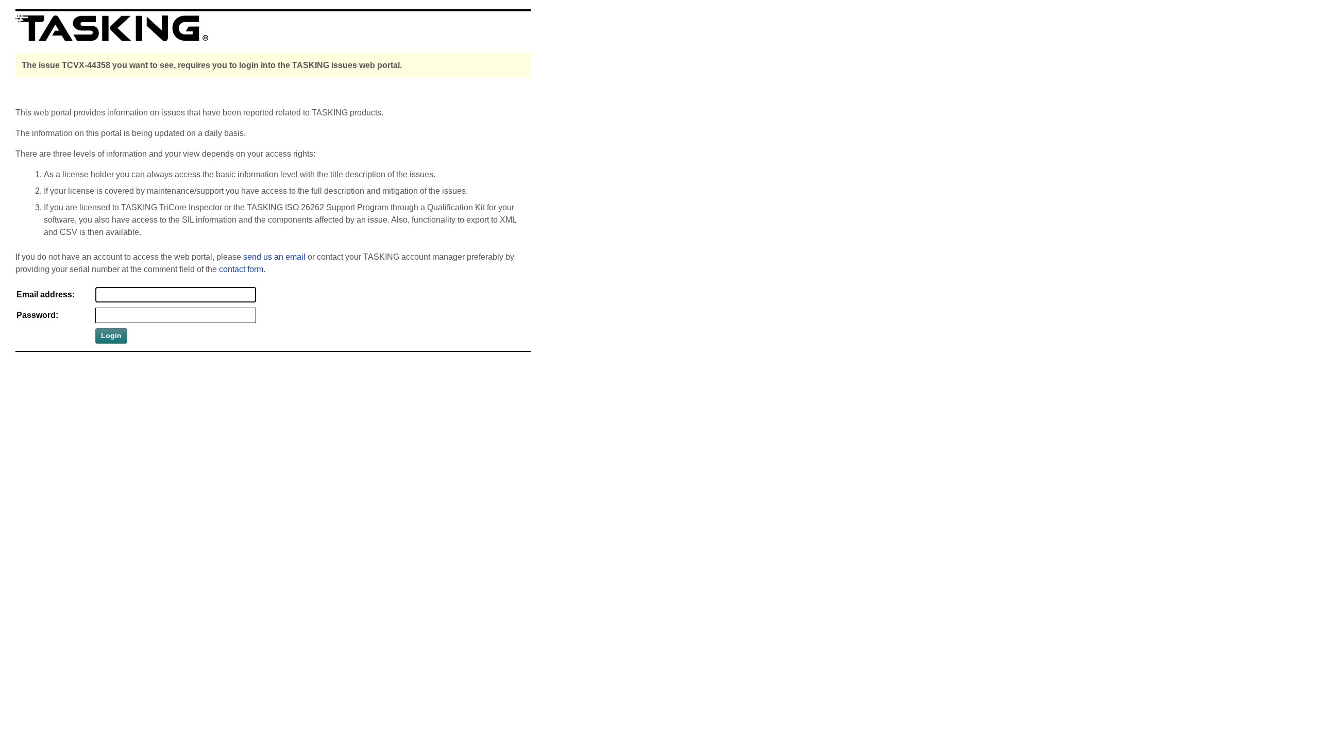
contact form (241, 269)
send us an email (274, 256)
